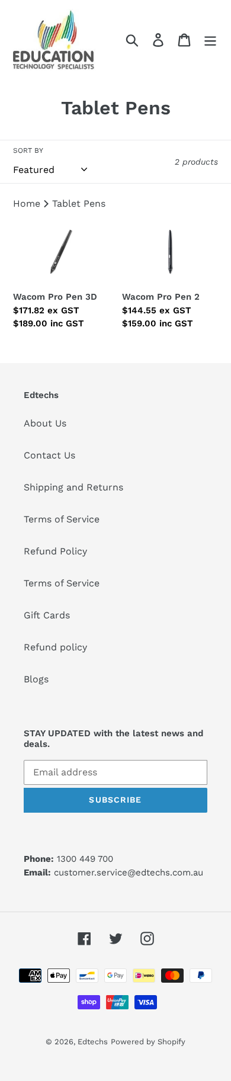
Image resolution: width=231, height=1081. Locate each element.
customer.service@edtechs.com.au (128, 872)
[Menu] (210, 40)
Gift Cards (47, 615)
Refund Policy (55, 551)
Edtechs (93, 1041)
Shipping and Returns (73, 487)
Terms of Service (62, 519)
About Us (45, 423)
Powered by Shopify (148, 1041)
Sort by (28, 150)
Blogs (36, 679)
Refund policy (55, 647)
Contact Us (49, 455)
